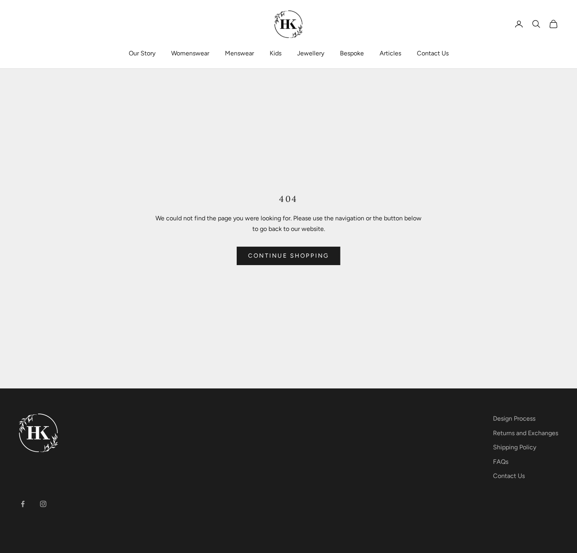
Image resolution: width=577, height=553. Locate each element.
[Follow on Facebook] (23, 504)
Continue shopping (288, 255)
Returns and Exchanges (525, 433)
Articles (390, 53)
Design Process (514, 418)
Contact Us (433, 53)
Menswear (239, 53)
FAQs (500, 461)
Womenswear (190, 53)
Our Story (142, 53)
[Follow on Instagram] (43, 504)
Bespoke (352, 53)
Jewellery (310, 53)
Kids (275, 53)
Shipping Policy (514, 447)
